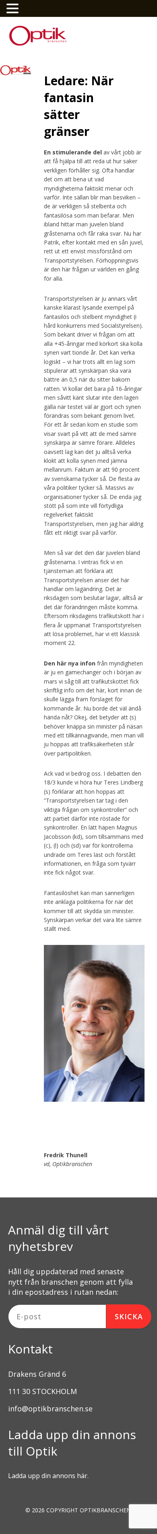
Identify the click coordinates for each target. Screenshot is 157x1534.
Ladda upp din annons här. (48, 1475)
